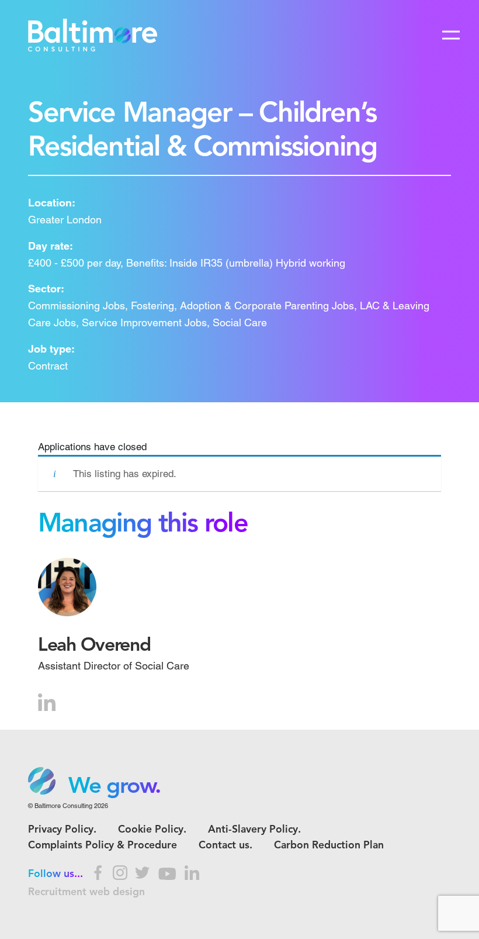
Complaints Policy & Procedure (102, 846)
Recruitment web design (86, 892)
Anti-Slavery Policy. (254, 830)
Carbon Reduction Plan (329, 846)
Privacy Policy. (62, 830)
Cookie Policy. (152, 830)
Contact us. (225, 846)
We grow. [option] (114, 787)
